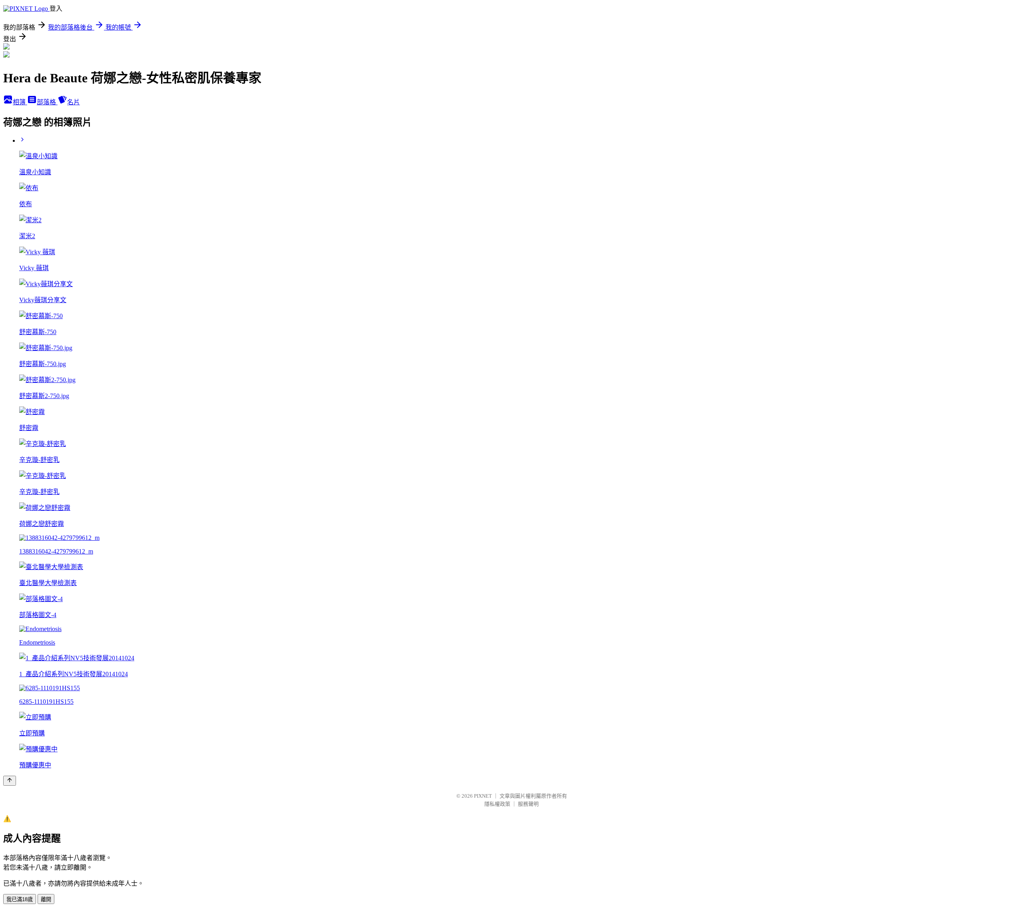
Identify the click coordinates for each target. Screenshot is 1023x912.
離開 (46, 899)
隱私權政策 (497, 804)
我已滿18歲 (19, 899)
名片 (73, 102)
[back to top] (9, 781)
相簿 (20, 102)
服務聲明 (528, 804)
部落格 (47, 102)
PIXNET (483, 796)
